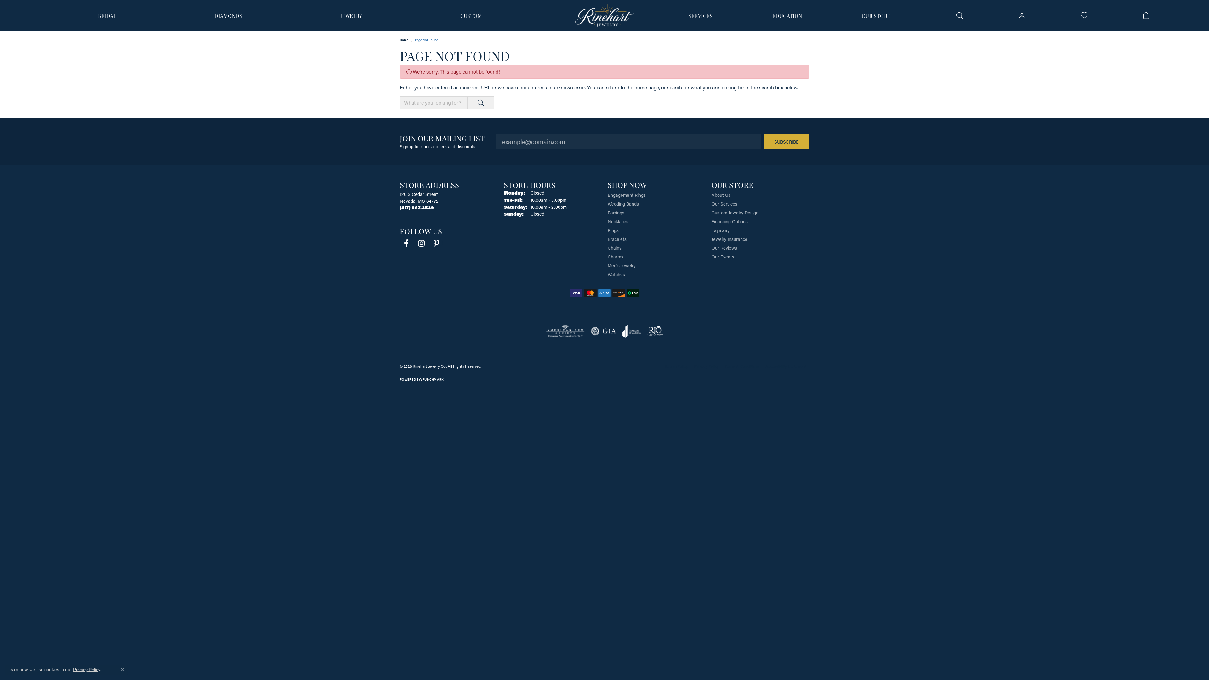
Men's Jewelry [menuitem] (622, 266)
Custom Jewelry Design (735, 213)
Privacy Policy (706, 366)
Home (404, 40)
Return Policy (676, 366)
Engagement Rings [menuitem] (627, 195)
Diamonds (228, 15)
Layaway (720, 230)
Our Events (723, 257)
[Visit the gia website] (603, 331)
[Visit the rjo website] (655, 331)
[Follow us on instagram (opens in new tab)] (421, 243)
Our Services (724, 204)
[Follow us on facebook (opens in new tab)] (406, 243)
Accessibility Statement (785, 366)
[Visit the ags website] (565, 331)
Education (787, 15)
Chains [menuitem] (615, 248)
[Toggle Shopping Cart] (1146, 15)
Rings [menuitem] (613, 230)
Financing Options (730, 221)
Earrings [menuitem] (616, 213)
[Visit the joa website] (631, 331)
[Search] (959, 15)
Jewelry (351, 15)
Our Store (876, 15)
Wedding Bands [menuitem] (623, 204)
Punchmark (433, 379)
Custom (471, 15)
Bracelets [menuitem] (617, 239)
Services (700, 15)
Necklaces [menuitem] (618, 221)
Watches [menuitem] (616, 274)
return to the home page (632, 87)
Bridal (107, 15)
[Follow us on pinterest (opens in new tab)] (436, 243)
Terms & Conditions (742, 366)
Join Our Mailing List (442, 138)
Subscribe (786, 142)
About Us (721, 195)
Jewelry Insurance (729, 239)
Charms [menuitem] (615, 257)
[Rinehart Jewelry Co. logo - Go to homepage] (604, 15)
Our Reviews (724, 248)
